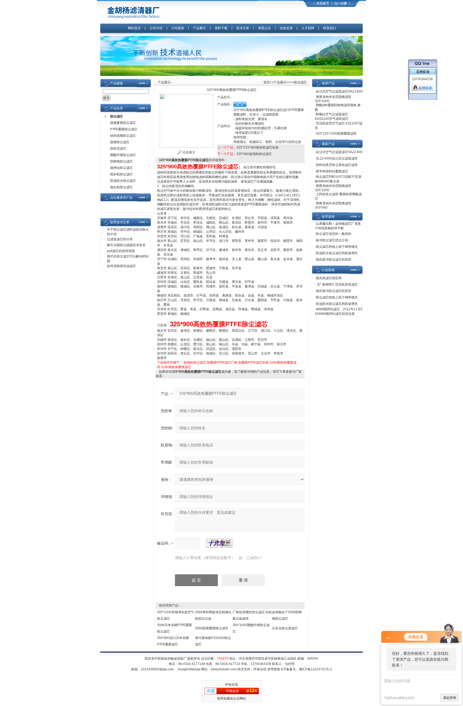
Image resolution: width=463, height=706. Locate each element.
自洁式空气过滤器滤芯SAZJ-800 (339, 91)
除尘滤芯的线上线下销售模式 (337, 247)
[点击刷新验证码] (219, 543)
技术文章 (242, 28)
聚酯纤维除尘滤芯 (123, 155)
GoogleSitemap (189, 669)
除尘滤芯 (116, 116)
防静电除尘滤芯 (121, 161)
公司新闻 (178, 28)
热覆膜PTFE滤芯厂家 (222, 362)
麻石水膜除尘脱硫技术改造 (126, 245)
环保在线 (259, 669)
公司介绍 (156, 28)
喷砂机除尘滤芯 (121, 174)
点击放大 (188, 152)
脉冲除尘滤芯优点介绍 (332, 240)
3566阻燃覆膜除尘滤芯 (211, 628)
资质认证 (264, 28)
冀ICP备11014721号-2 (315, 669)
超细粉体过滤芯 (195, 362)
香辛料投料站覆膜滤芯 (332, 171)
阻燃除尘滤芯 (119, 142)
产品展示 (199, 28)
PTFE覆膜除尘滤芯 (123, 129)
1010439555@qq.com (157, 669)
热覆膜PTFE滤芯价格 (253, 362)
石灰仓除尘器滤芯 (285, 628)
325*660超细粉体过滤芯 (254, 154)
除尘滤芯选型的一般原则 (333, 234)
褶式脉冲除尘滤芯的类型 (333, 259)
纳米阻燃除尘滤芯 (123, 136)
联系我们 (329, 28)
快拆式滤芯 (118, 148)
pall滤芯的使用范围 (121, 251)
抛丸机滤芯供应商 (329, 278)
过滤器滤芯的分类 (120, 239)
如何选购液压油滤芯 (121, 266)
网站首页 (134, 28)
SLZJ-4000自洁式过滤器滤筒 (337, 158)
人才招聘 (307, 28)
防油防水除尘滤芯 (123, 181)
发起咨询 (449, 698)
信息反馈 (286, 28)
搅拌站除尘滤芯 (121, 168)
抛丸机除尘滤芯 (121, 187)
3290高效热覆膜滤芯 (176, 367)
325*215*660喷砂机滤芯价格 (258, 147)
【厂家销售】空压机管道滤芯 (337, 284)
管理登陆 (273, 669)
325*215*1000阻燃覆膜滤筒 (336, 133)
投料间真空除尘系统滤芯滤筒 (337, 165)
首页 (266, 82)
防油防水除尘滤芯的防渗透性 (337, 253)
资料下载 (221, 28)
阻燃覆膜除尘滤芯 (123, 123)
